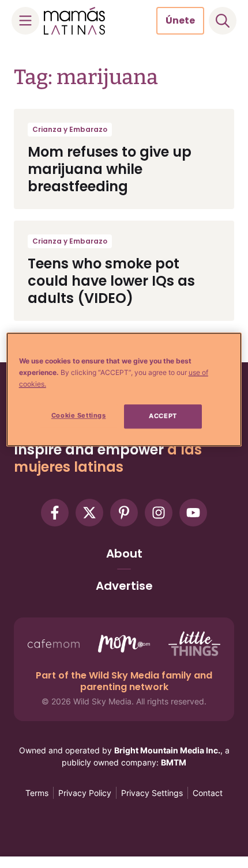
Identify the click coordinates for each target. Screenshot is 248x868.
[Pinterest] (124, 512)
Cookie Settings (78, 415)
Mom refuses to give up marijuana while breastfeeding (109, 169)
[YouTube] (193, 512)
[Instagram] (158, 512)
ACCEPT (162, 416)
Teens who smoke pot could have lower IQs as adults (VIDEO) (111, 281)
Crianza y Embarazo (69, 129)
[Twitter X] (89, 512)
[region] (124, 389)
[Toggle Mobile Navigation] (25, 21)
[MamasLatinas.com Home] (74, 21)
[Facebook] (55, 512)
